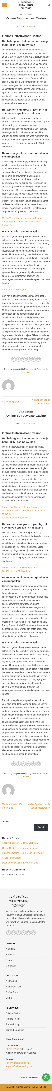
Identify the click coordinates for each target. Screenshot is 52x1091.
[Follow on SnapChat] (18, 932)
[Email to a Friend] (28, 359)
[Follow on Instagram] (13, 932)
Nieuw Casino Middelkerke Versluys (20, 567)
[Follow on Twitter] (23, 932)
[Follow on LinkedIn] (28, 932)
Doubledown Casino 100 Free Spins (20, 863)
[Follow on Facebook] (8, 932)
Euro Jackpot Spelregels (14, 289)
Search (5, 821)
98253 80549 (12, 1049)
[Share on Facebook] (18, 359)
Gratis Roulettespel (11, 858)
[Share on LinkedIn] (38, 359)
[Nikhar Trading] (26, 5)
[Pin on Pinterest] (33, 359)
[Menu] (4, 5)
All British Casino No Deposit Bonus (20, 843)
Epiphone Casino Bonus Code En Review (23, 853)
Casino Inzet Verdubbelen (15, 518)
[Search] (49, 5)
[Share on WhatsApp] (13, 359)
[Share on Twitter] (23, 359)
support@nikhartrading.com (19, 1066)
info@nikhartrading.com (17, 1063)
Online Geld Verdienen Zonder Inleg (20, 848)
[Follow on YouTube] (33, 932)
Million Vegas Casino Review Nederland (22, 218)
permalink (26, 372)
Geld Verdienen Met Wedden (16, 571)
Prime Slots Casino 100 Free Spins (19, 507)
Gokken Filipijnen (10, 402)
